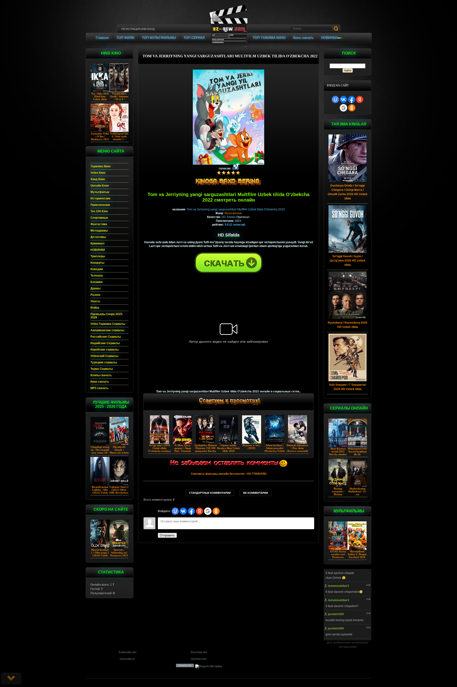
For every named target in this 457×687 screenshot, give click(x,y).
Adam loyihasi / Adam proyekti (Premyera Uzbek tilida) (274, 449)
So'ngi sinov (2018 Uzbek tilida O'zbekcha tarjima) (159, 448)
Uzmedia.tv (127, 659)
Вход (150, 29)
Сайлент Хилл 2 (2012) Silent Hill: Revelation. (119, 489)
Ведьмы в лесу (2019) (251, 447)
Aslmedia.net (127, 652)
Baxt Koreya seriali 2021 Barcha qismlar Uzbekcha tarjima (338, 454)
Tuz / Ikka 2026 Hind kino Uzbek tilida (100, 96)
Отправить (167, 535)
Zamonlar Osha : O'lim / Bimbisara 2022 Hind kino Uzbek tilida (100, 139)
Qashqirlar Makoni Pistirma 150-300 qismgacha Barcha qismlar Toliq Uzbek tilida (205, 451)
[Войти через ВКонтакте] (343, 99)
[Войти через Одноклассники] (351, 107)
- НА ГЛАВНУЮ (228, 473)
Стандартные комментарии (210, 492)
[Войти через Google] (343, 108)
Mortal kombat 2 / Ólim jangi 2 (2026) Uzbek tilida (100, 554)
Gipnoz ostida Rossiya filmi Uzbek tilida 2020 (228, 448)
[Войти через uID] (335, 99)
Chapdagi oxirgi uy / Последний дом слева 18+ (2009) (100, 451)
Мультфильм (233, 213)
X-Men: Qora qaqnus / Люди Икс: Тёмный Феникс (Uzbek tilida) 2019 (182, 451)
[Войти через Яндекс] (359, 99)
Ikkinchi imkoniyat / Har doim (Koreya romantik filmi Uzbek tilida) (297, 449)
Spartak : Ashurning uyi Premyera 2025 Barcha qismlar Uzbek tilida (119, 555)
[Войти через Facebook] (351, 99)
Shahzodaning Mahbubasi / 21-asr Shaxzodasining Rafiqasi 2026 (357, 494)
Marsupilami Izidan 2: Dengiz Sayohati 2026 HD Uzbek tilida (357, 555)
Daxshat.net (199, 652)
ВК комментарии (255, 492)
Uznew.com (199, 659)
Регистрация (130, 29)
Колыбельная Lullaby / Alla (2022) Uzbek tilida (100, 491)
